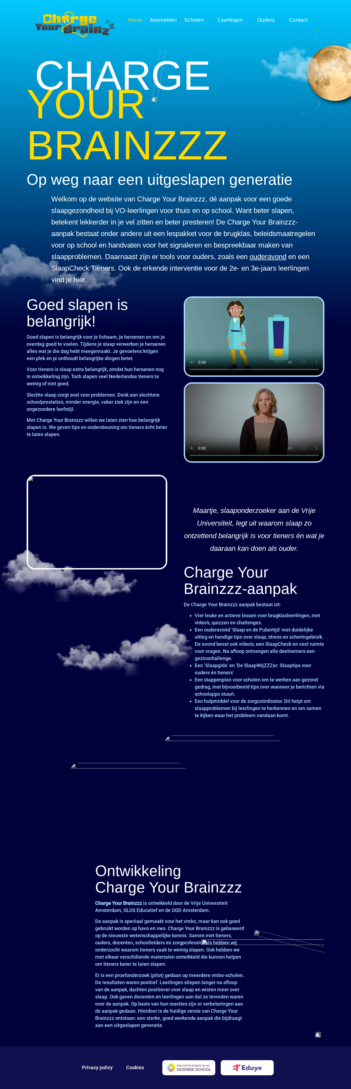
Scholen (194, 20)
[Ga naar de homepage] (75, 24)
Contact (298, 20)
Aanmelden (163, 20)
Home (135, 20)
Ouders (266, 20)
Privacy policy (97, 1067)
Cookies (135, 1067)
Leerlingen (230, 20)
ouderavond (268, 256)
